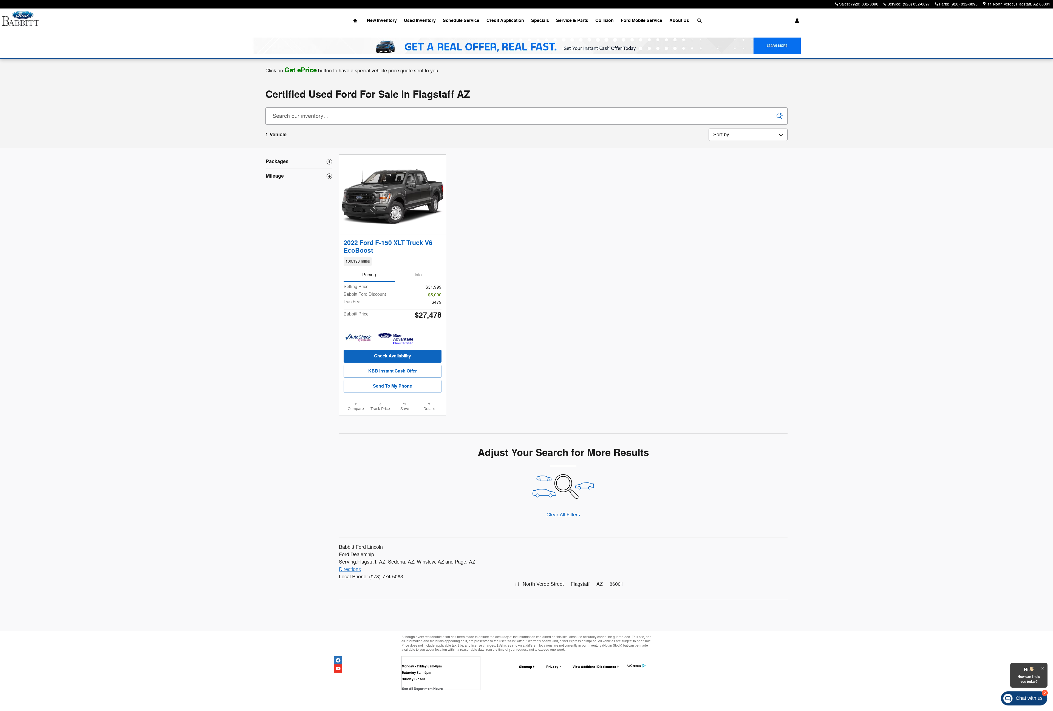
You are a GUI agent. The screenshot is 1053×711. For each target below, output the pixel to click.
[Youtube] (338, 668)
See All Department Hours (422, 689)
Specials (540, 20)
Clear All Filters (563, 515)
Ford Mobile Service (641, 20)
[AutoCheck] (358, 337)
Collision (604, 20)
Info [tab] (418, 275)
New (382, 20)
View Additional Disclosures (594, 667)
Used (420, 20)
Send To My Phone (392, 386)
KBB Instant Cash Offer (392, 371)
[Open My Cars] (796, 20)
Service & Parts (572, 20)
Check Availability (392, 356)
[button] (392, 261)
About (679, 20)
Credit (505, 20)
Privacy (552, 667)
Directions (350, 569)
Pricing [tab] (369, 275)
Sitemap (525, 667)
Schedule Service (461, 20)
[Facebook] (338, 660)
